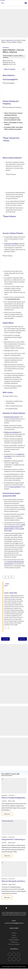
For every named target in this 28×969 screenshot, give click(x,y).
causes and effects (15, 487)
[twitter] (14, 954)
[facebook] (9, 954)
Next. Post (22, 639)
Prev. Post (5, 639)
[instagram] (18, 959)
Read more (6, 813)
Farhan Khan (10, 60)
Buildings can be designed (11, 432)
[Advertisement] (14, 23)
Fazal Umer (4, 801)
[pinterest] (18, 954)
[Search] (22, 3)
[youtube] (9, 959)
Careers (14, 935)
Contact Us (14, 937)
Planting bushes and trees (11, 417)
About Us (14, 933)
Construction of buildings (11, 243)
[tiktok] (14, 959)
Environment (17, 40)
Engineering (9, 40)
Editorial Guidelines (14, 939)
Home (2, 40)
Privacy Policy (14, 942)
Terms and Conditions (14, 944)
